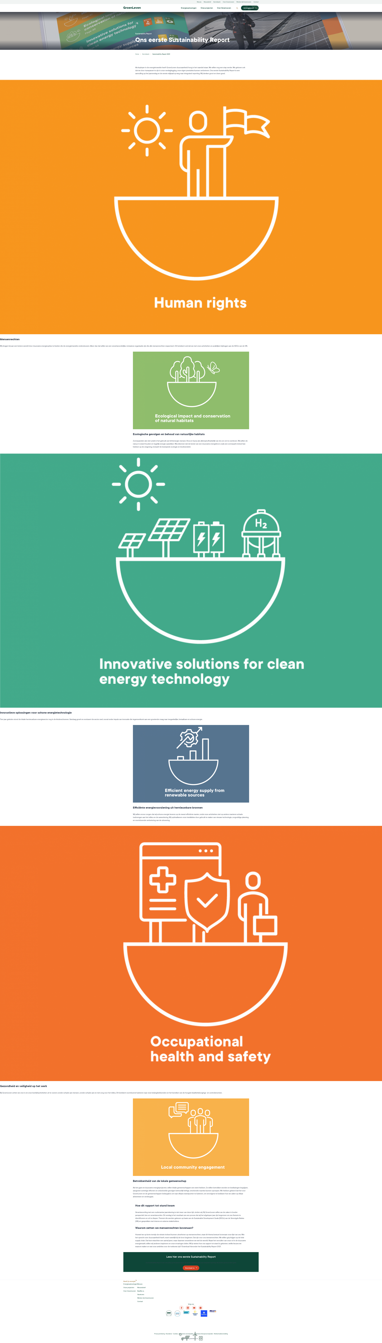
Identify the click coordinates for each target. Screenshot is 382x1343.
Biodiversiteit (222, 28)
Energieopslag (186, 13)
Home (137, 54)
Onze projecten (207, 8)
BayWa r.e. (220, 21)
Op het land (204, 21)
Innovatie (221, 34)
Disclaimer (169, 1334)
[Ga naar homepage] (132, 8)
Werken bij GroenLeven (243, 2)
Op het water (205, 25)
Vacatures (140, 1294)
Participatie (221, 40)
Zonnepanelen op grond (189, 23)
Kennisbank (216, 2)
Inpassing (221, 37)
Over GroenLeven (228, 2)
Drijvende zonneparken (189, 26)
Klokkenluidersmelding (221, 1334)
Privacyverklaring (159, 1334)
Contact (256, 2)
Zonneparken (186, 20)
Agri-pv (184, 29)
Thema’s (219, 25)
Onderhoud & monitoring (189, 37)
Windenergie (185, 33)
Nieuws (199, 2)
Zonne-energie (186, 17)
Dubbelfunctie (222, 31)
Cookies (175, 1334)
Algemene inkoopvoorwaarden (203, 1334)
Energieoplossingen (188, 8)
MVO (219, 43)
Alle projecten (205, 13)
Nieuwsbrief (207, 2)
